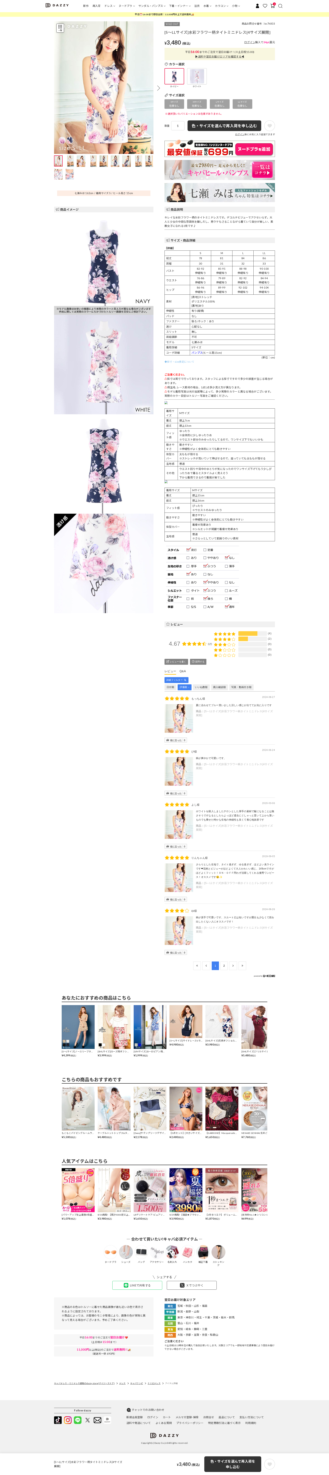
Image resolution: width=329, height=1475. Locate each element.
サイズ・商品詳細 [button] (183, 240)
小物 (234, 5)
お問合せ (208, 1417)
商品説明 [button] (177, 209)
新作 (86, 5)
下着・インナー (178, 5)
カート (167, 1417)
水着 (206, 5)
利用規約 (250, 1423)
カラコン (220, 5)
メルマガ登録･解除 (187, 1417)
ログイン (249, 42)
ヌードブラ (125, 5)
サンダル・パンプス (150, 5)
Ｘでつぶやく (195, 1285)
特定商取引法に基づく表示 (224, 1423)
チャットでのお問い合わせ (148, 1409)
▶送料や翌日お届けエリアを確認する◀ (219, 56)
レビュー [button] (177, 624)
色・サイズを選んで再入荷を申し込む (232, 1464)
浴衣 (197, 5)
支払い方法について (252, 1417)
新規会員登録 (134, 1417)
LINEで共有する (140, 1285)
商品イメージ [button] (69, 209)
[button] (158, 88)
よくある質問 (164, 1423)
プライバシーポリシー (190, 1423)
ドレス (108, 5)
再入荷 (97, 5)
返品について (227, 1417)
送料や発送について (138, 1423)
